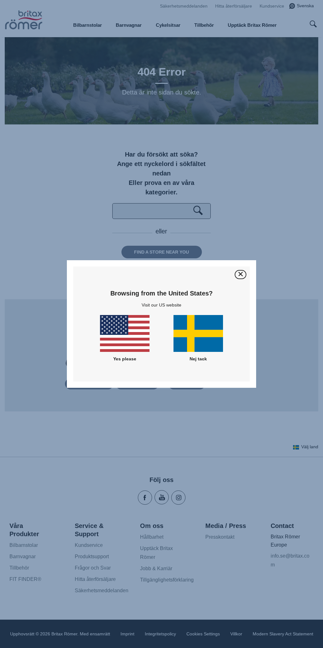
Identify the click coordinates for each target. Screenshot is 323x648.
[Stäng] (240, 274)
